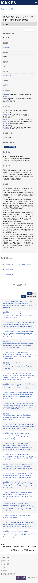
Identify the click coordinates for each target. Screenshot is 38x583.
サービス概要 (5, 557)
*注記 (8, 152)
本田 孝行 (6, 119)
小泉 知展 (6, 110)
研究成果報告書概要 (24, 264)
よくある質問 (5, 564)
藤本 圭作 (6, 115)
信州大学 (5, 85)
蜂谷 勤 (5, 123)
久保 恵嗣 (6, 94)
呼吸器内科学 (7, 75)
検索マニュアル (6, 561)
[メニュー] (35, 2)
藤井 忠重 (6, 121)
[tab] (20, 284)
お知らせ (4, 567)
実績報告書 (9, 264)
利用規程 (4, 570)
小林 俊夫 (6, 99)
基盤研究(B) (6, 47)
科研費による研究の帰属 (8, 574)
